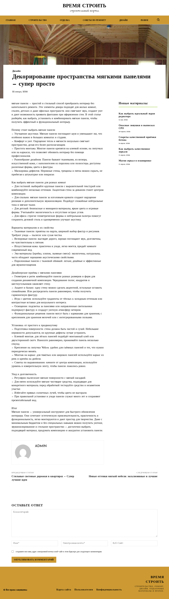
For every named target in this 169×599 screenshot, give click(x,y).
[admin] (23, 452)
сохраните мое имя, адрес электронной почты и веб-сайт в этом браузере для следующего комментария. (59, 551)
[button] (158, 19)
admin (41, 446)
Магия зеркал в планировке (135, 161)
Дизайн (16, 71)
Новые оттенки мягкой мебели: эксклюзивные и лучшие (123, 476)
